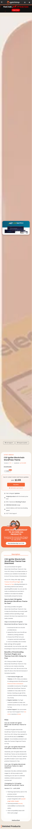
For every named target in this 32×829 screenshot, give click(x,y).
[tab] (16, 554)
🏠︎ (2, 18)
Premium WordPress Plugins (12, 582)
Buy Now (16, 484)
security (20, 803)
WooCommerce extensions (15, 684)
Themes (6, 18)
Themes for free (9, 584)
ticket (19, 714)
